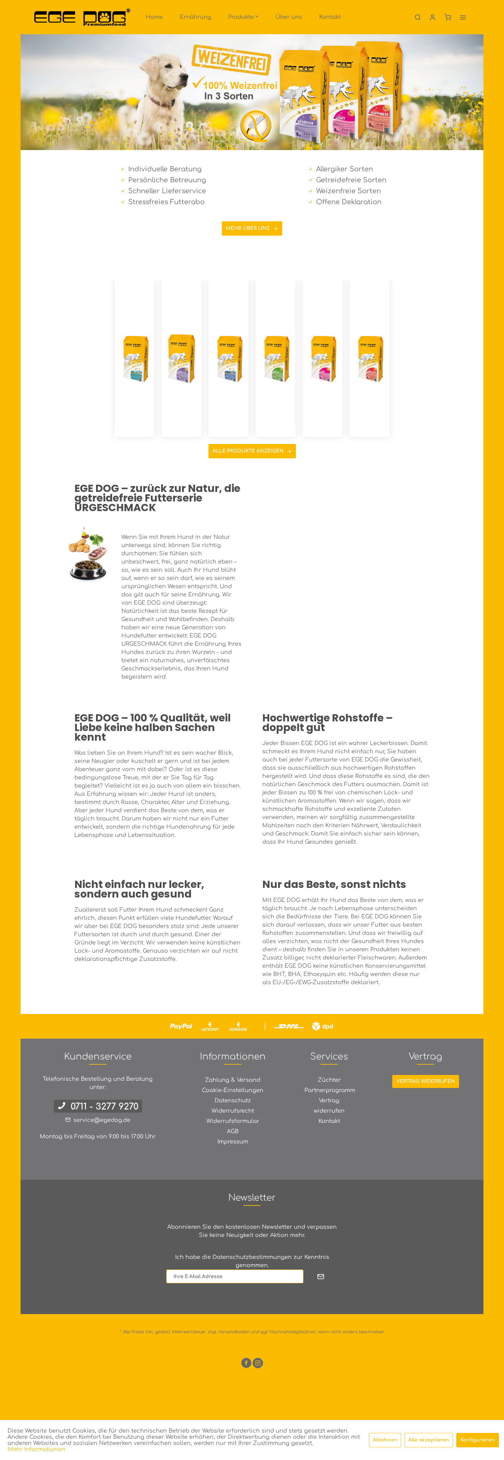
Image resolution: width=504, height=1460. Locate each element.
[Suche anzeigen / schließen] (417, 17)
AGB (233, 1131)
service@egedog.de (101, 1120)
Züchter (329, 1080)
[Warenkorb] (448, 17)
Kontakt (329, 1121)
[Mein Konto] (433, 17)
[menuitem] (154, 17)
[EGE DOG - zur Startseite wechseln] (82, 17)
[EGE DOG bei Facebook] (246, 1364)
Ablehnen (385, 1440)
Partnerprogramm (329, 1090)
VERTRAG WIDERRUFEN (425, 1081)
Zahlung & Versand (232, 1080)
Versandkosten (234, 1331)
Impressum (232, 1142)
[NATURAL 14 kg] (135, 358)
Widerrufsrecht (233, 1111)
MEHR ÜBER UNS (248, 228)
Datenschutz (233, 1101)
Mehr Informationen (36, 1449)
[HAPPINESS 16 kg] (369, 358)
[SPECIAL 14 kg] (275, 358)
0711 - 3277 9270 (105, 1107)
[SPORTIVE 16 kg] (181, 358)
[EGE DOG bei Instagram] (258, 1364)
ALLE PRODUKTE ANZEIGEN (248, 451)
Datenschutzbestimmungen (252, 1257)
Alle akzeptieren (428, 1440)
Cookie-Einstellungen (232, 1090)
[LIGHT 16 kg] (322, 358)
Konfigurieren (477, 1440)
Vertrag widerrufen (329, 1106)
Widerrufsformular (232, 1121)
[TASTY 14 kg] (228, 358)
